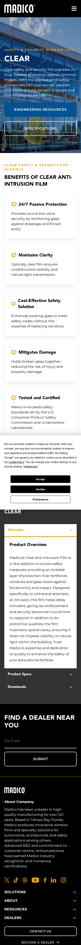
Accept (40, 479)
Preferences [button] (30, 466)
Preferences (40, 499)
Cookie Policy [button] (16, 462)
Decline (40, 489)
